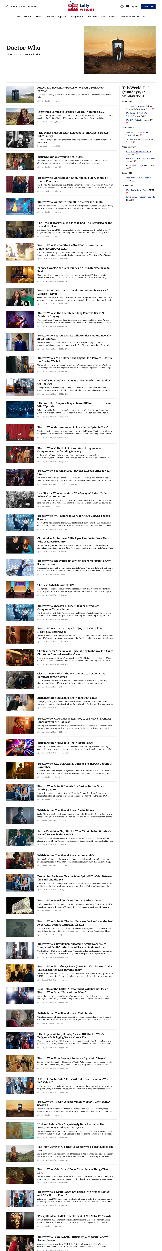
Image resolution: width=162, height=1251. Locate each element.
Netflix (50, 16)
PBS (18, 16)
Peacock (113, 16)
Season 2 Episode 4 (138, 139)
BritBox (27, 16)
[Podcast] (122, 6)
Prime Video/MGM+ (130, 16)
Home (14, 6)
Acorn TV (39, 16)
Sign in (135, 6)
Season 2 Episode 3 (140, 158)
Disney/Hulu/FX (77, 16)
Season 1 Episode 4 (138, 177)
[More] (144, 16)
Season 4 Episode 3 (138, 151)
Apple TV (61, 16)
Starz (103, 16)
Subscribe (148, 6)
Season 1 (135, 106)
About (22, 6)
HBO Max (92, 16)
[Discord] (127, 6)
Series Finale (137, 190)
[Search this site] (7, 6)
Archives (32, 6)
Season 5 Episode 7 (137, 165)
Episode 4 (134, 120)
